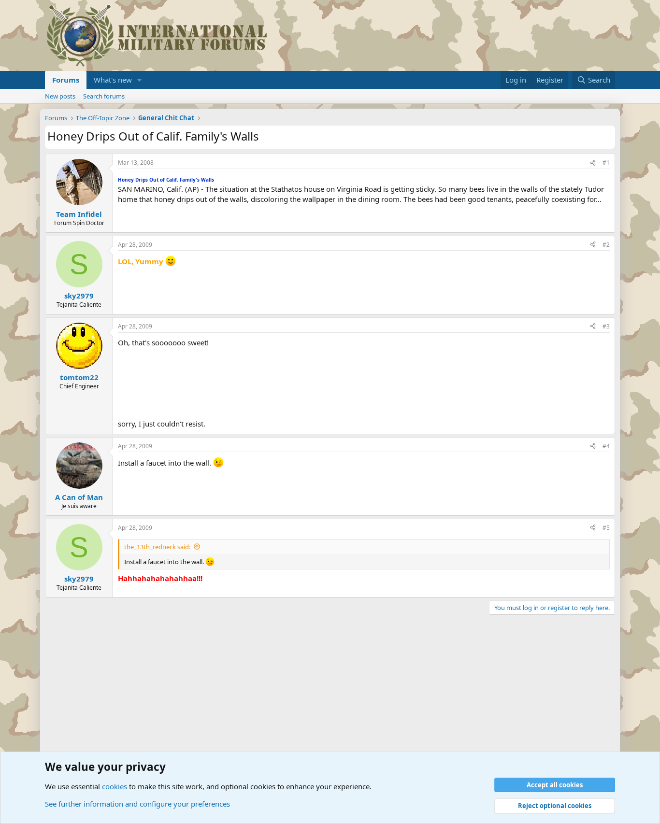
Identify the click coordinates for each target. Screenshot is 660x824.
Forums (65, 80)
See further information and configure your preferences (137, 804)
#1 (606, 162)
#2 (606, 245)
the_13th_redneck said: (157, 546)
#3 (606, 326)
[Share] (593, 163)
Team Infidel (79, 214)
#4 (606, 446)
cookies (114, 786)
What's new (113, 80)
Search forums (104, 96)
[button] (139, 80)
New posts (60, 96)
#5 (606, 528)
